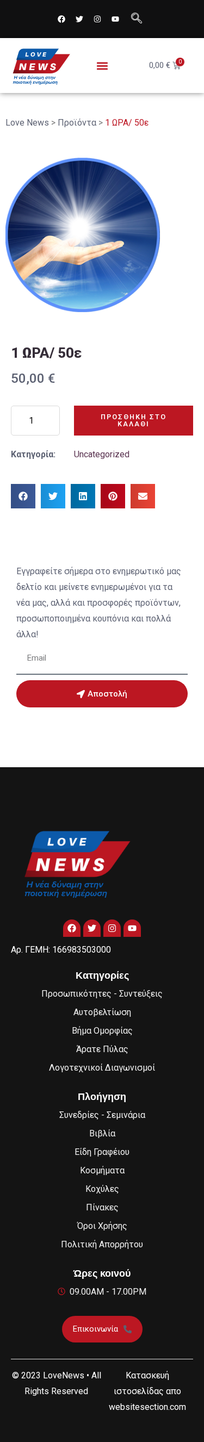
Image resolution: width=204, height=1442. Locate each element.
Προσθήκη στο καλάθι (133, 420)
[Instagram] (97, 19)
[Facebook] (61, 19)
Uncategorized (101, 454)
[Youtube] (115, 19)
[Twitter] (79, 19)
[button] (102, 65)
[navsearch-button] (136, 19)
